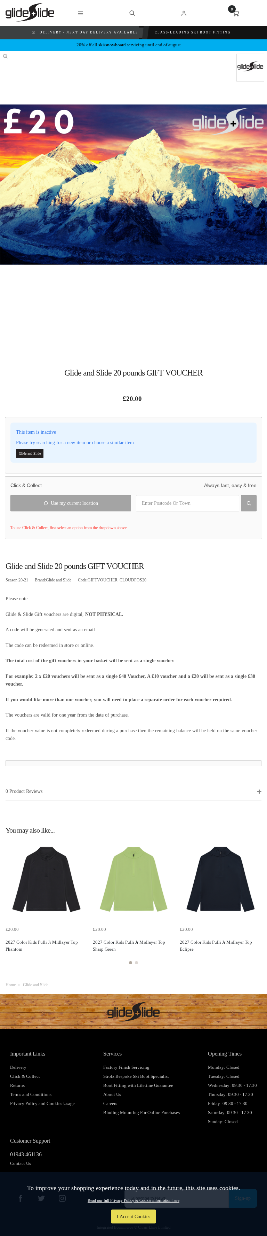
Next (255, 905)
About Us (112, 1094)
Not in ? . (51, 518)
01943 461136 (26, 1154)
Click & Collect (25, 1076)
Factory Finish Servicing (126, 1067)
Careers (110, 1103)
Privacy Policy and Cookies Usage (42, 1103)
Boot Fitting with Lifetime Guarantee (138, 1085)
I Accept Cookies (133, 1216)
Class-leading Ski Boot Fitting (193, 32)
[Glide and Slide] (250, 67)
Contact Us (20, 1163)
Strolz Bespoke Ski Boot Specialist (136, 1076)
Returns (17, 1085)
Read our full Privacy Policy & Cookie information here (133, 1200)
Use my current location (74, 503)
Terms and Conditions (30, 1094)
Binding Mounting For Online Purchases (141, 1112)
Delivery (18, 1067)
